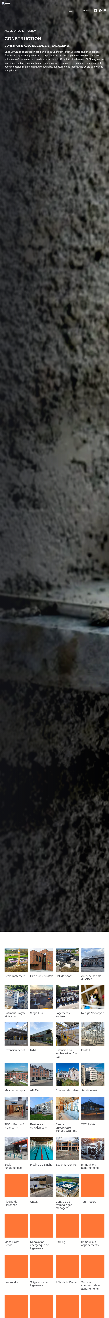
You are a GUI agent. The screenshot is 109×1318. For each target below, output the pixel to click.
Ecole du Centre (66, 1164)
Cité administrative (41, 976)
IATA (33, 1050)
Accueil (10, 31)
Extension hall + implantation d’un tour (66, 1053)
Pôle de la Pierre (66, 1282)
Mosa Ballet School (12, 1243)
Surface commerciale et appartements (90, 1285)
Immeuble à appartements (90, 1166)
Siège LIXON (38, 1013)
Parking (60, 1242)
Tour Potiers (88, 1201)
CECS (34, 1201)
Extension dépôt (15, 1050)
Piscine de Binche (41, 1164)
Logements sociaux (63, 1015)
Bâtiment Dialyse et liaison (15, 1015)
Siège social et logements (39, 1284)
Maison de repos (15, 1090)
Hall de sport (64, 976)
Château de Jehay (67, 1090)
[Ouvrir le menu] (71, 10)
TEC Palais (88, 1124)
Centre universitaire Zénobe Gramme (66, 1127)
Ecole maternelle (15, 976)
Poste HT (87, 1050)
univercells (11, 1282)
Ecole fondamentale (13, 1166)
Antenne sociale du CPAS (91, 977)
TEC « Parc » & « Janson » (14, 1126)
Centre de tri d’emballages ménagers (64, 1205)
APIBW (34, 1090)
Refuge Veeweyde (92, 1013)
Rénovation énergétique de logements (39, 1245)
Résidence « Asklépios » (38, 1126)
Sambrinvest (89, 1090)
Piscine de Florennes (11, 1203)
